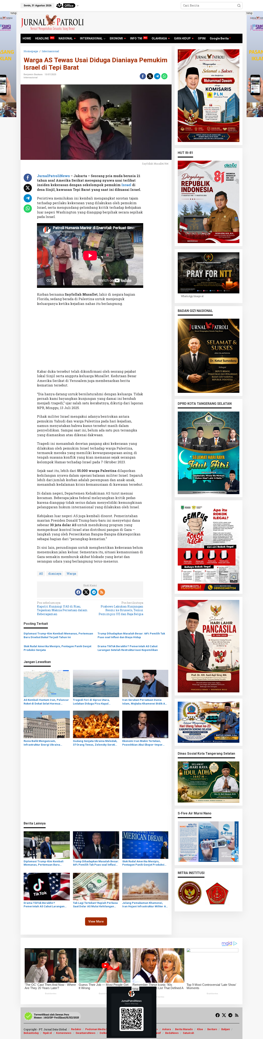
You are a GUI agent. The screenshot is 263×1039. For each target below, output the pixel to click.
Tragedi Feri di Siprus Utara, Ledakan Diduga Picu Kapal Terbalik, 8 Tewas (91, 702)
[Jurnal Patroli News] (52, 22)
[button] (238, 5)
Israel (126, 185)
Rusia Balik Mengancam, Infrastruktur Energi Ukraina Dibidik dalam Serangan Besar (43, 743)
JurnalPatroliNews (53, 176)
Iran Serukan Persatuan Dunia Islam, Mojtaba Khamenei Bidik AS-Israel (145, 702)
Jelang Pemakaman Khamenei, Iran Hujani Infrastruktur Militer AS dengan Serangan (144, 904)
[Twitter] (86, 592)
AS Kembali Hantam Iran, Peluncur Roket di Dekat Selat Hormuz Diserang (46, 702)
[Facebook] (78, 592)
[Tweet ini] (150, 76)
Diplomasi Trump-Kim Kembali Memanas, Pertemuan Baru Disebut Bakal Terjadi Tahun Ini (58, 635)
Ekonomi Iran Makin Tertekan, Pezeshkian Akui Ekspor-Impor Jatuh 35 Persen (142, 743)
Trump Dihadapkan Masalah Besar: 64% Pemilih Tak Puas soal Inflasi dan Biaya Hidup (131, 635)
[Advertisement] (90, 339)
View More (96, 921)
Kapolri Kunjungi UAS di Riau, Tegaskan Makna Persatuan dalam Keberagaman (62, 608)
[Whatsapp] (164, 76)
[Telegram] (94, 592)
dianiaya (54, 573)
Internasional (31, 77)
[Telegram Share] (157, 76)
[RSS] (101, 592)
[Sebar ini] (143, 76)
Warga (71, 573)
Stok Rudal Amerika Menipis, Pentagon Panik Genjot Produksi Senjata (57, 648)
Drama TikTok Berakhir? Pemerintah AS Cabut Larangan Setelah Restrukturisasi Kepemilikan (128, 648)
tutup (13, 13)
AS (41, 573)
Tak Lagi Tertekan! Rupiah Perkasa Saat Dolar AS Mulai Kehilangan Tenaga (95, 904)
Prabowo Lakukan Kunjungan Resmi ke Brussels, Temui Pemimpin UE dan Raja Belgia (121, 608)
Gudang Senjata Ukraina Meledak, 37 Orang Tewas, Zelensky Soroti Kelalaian (95, 743)
